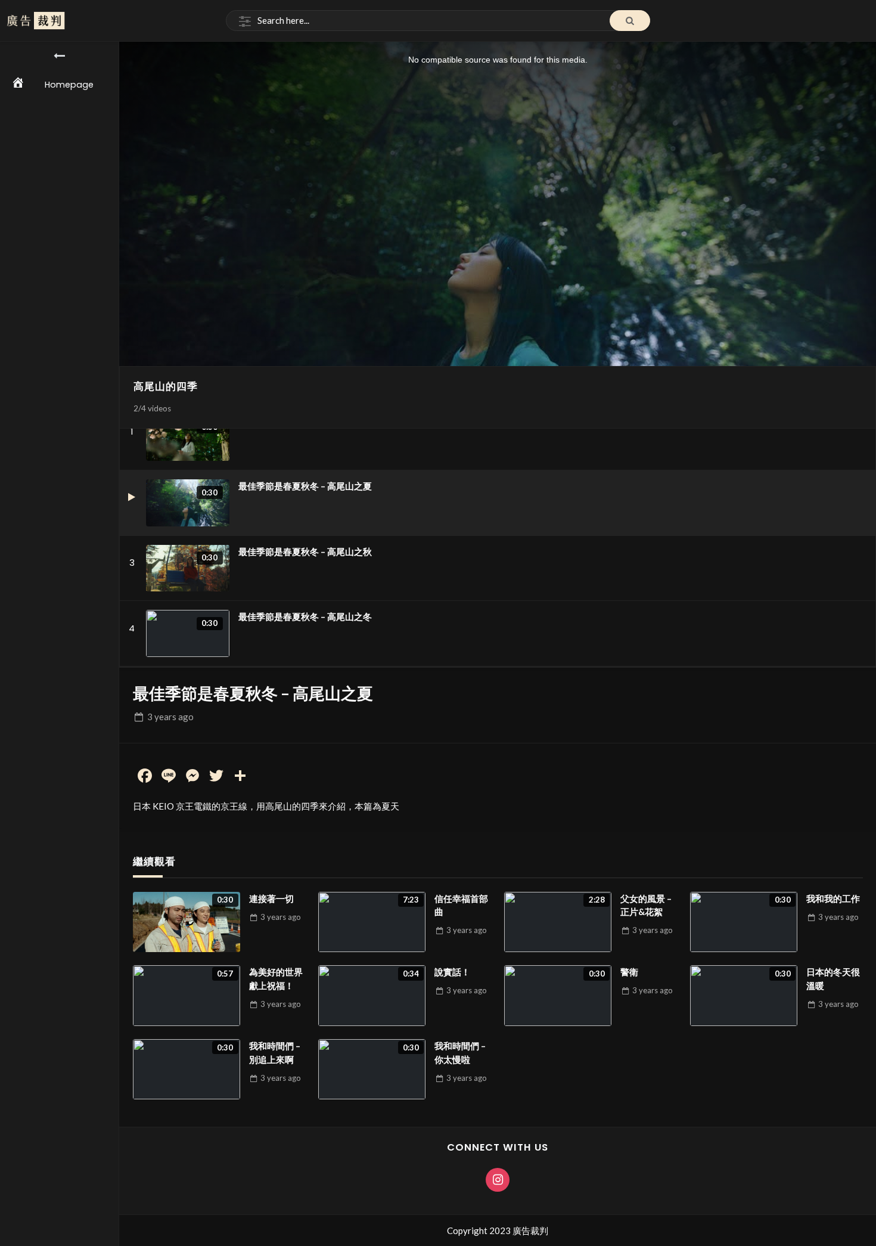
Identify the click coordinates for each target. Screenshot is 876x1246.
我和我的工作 (833, 898)
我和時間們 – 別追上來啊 (274, 1052)
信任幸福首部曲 (461, 905)
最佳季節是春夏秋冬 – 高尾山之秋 (305, 551)
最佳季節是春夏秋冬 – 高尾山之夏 (305, 486)
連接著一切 (271, 898)
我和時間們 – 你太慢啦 (460, 1052)
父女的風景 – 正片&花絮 (646, 905)
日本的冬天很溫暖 (833, 978)
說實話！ (452, 971)
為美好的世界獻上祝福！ (276, 978)
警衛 (629, 971)
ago (170, 716)
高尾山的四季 (165, 386)
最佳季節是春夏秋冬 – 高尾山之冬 (305, 616)
